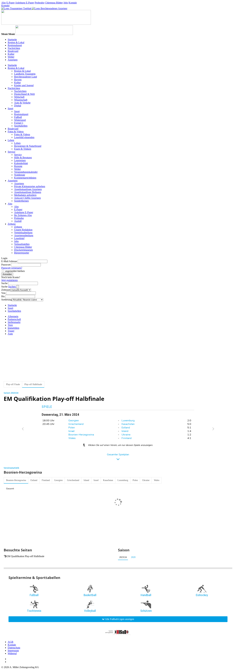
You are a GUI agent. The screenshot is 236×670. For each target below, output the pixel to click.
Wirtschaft (19, 97)
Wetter (11, 56)
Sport (10, 108)
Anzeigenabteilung (23, 235)
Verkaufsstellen (22, 244)
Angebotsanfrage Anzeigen (28, 189)
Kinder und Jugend (24, 85)
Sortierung (6, 299)
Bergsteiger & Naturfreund (27, 146)
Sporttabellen (20, 125)
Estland (126, 427)
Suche (4, 283)
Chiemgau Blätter (54, 2)
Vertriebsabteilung (23, 232)
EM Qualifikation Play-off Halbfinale (25, 556)
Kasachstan (128, 424)
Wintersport (20, 120)
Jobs (65, 2)
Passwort (5, 264)
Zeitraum (5, 289)
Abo (3, 2)
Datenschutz (14, 647)
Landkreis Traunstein (24, 73)
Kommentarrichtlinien (25, 177)
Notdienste (19, 174)
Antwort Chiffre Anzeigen (27, 198)
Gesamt (10, 488)
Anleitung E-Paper (24, 2)
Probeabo (39, 2)
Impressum (13, 650)
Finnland (126, 438)
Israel (71, 431)
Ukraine (126, 434)
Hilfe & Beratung (23, 157)
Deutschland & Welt (24, 94)
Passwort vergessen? (11, 267)
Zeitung (12, 224)
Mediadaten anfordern (25, 195)
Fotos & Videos (16, 131)
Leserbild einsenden (24, 137)
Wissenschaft (20, 99)
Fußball (18, 117)
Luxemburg (128, 420)
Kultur (11, 54)
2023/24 (123, 557)
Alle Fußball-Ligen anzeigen (119, 619)
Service (11, 151)
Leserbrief (19, 238)
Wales (72, 438)
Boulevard (13, 51)
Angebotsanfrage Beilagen (27, 192)
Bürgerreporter (21, 252)
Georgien (73, 420)
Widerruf (12, 653)
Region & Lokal (16, 42)
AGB (10, 642)
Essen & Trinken (22, 148)
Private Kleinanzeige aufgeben (29, 186)
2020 (133, 557)
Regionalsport (15, 45)
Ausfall (18, 221)
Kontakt (73, 2)
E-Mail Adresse (9, 261)
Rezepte (18, 166)
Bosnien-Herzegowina (81, 434)
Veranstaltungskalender (26, 172)
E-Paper (10, 2)
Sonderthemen (21, 200)
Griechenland (75, 424)
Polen (71, 427)
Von (3, 293)
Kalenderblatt (21, 163)
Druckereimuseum (23, 250)
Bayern (18, 79)
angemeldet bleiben (15, 271)
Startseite (12, 39)
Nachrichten (14, 48)
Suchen (12, 286)
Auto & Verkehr (22, 102)
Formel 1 (18, 123)
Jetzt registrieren (9, 280)
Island (125, 431)
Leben (11, 140)
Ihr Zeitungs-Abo (23, 215)
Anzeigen (12, 59)
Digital (17, 105)
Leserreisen (20, 160)
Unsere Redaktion (23, 229)
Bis (3, 296)
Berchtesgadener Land (25, 76)
